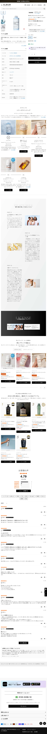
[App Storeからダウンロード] (26, 684)
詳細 (35, 40)
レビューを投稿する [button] (23, 490)
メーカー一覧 (7, 663)
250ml (30, 37)
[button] (32, 19)
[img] (4, 506)
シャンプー (12, 72)
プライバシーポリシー (31, 729)
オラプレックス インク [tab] (27, 349)
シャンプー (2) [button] (5, 496)
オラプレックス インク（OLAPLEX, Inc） (19, 663)
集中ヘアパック (23, 141)
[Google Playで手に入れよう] (35, 684)
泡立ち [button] (26, 496)
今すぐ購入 (37, 62)
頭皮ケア (39, 17)
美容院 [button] (38, 496)
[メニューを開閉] (1, 5)
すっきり (43, 17)
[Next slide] (44, 387)
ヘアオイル (23, 178)
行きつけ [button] (43, 496)
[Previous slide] (40, 387)
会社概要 (36, 731)
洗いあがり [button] (32, 496)
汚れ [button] (22, 496)
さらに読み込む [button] (23, 642)
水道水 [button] (18, 496)
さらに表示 (23, 98)
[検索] (44, 8)
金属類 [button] (21, 498)
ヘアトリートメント (39, 141)
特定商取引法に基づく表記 (27, 731)
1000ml (34, 37)
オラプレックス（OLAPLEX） (15, 55)
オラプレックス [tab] (18, 349)
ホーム (2, 663)
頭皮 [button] (26, 498)
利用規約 (24, 729)
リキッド (35, 17)
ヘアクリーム (8, 178)
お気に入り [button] (12, 496)
